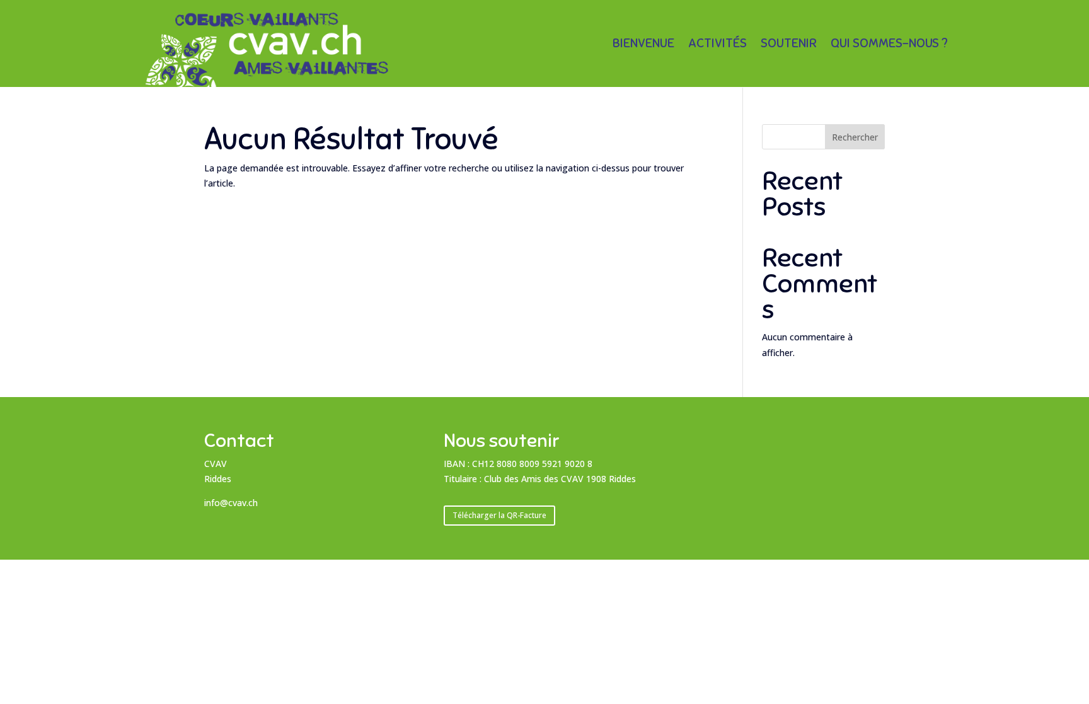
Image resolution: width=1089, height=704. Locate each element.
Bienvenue (643, 45)
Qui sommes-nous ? (889, 45)
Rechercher (855, 137)
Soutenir (789, 45)
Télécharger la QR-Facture (499, 515)
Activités (717, 45)
